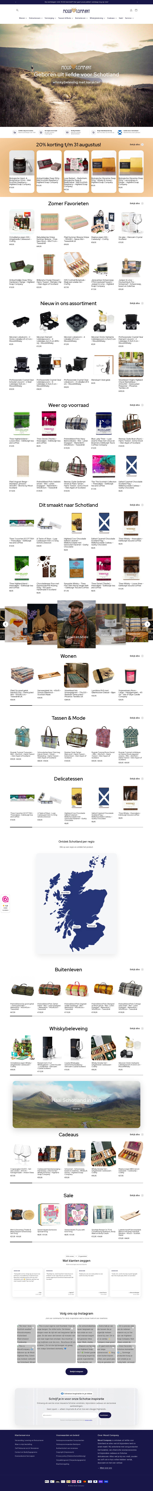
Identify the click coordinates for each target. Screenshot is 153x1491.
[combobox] (76, 766)
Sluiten (76, 708)
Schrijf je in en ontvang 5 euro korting (76, 772)
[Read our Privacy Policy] (92, 782)
